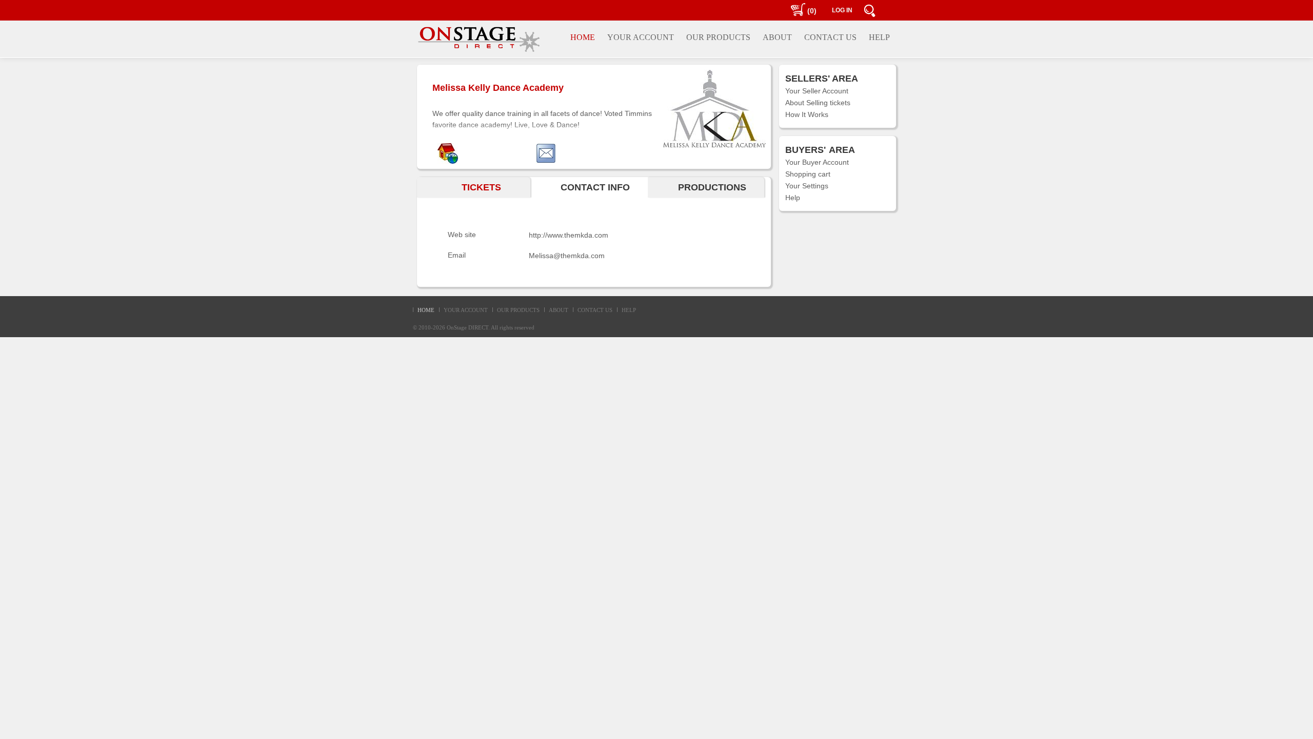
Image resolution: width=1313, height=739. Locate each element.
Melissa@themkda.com (567, 255)
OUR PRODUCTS (518, 310)
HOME (425, 310)
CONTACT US (595, 310)
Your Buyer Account (817, 162)
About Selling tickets (817, 103)
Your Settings (806, 186)
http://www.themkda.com (568, 235)
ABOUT (558, 310)
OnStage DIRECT (467, 327)
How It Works (806, 114)
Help (792, 197)
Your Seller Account (816, 91)
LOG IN (842, 10)
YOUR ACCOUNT (466, 310)
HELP (629, 310)
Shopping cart (807, 174)
